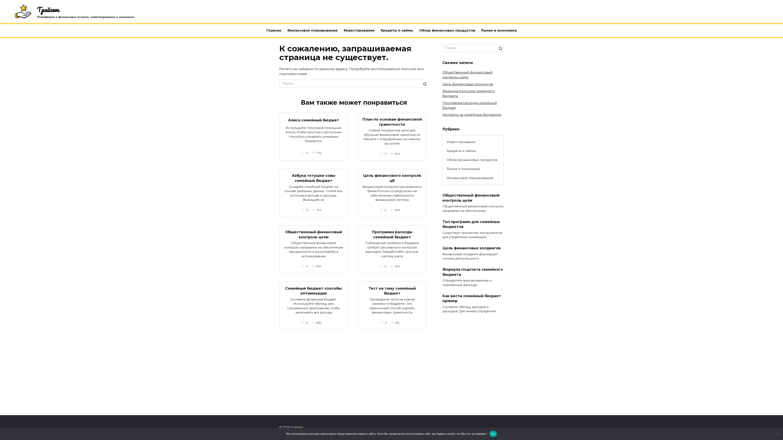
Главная (274, 30)
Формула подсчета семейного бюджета (472, 272)
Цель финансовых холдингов (467, 84)
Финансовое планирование (312, 30)
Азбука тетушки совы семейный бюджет (313, 178)
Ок (493, 433)
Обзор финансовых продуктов (447, 30)
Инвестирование (359, 30)
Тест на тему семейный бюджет (392, 290)
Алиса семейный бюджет (313, 120)
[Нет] (778, 434)
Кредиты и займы (397, 30)
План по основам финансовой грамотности (392, 121)
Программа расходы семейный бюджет (392, 234)
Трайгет (48, 9)
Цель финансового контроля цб (392, 178)
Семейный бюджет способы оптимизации (313, 290)
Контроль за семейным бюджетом (471, 115)
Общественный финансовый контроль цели (313, 234)
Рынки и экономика (499, 30)
